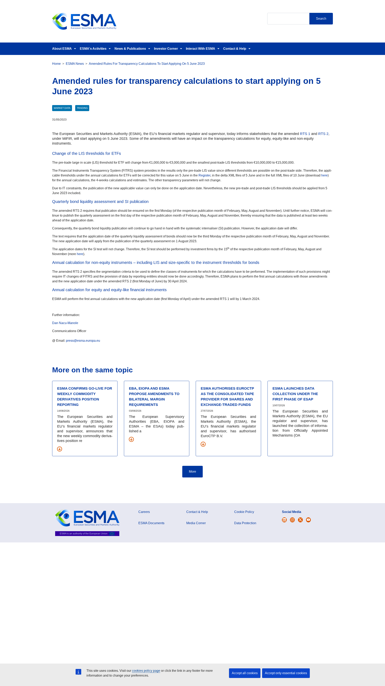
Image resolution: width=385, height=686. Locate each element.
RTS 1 (305, 134)
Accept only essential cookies (286, 673)
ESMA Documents (151, 523)
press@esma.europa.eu (83, 340)
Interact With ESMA (200, 48)
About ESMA (62, 48)
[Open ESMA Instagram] (292, 519)
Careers (144, 512)
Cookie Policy (244, 512)
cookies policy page (146, 670)
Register (204, 175)
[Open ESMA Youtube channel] (308, 519)
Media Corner (196, 523)
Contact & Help (234, 48)
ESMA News (75, 63)
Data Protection (245, 523)
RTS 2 (323, 134)
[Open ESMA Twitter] (284, 519)
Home (56, 63)
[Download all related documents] (59, 448)
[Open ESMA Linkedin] (300, 519)
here (324, 175)
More (192, 471)
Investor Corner (166, 48)
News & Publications (130, 48)
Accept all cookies (245, 673)
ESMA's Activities (93, 48)
